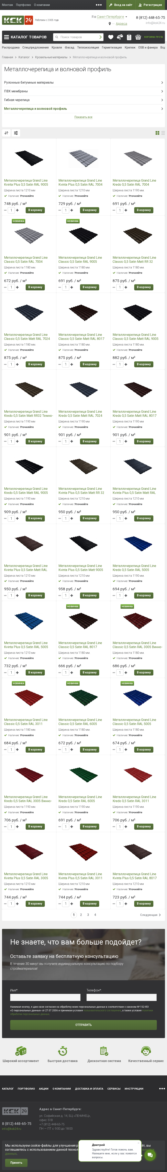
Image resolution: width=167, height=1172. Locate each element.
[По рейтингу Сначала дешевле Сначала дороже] (6, 133)
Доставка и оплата (89, 1088)
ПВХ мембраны (16, 91)
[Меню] (99, 5)
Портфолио (26, 1088)
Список (163, 133)
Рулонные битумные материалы (29, 82)
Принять (16, 1162)
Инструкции (134, 1088)
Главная (7, 57)
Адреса (121, 24)
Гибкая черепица (17, 100)
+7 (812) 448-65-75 (51, 1124)
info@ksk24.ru (155, 23)
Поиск (101, 37)
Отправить (83, 1025)
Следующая (148, 915)
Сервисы (114, 1088)
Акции (43, 1088)
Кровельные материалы (51, 57)
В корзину (35, 210)
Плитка (157, 133)
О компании (62, 1088)
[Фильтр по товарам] (16, 133)
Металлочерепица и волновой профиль (35, 109)
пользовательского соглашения (102, 1010)
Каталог (29, 37)
